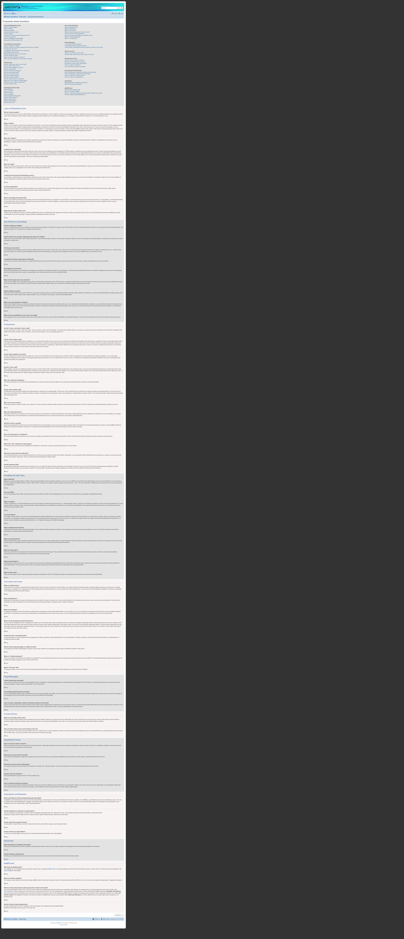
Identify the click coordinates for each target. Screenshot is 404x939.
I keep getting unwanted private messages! (76, 45)
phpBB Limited (51, 869)
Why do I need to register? (10, 27)
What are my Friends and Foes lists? (74, 53)
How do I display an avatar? (11, 55)
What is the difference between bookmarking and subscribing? (80, 72)
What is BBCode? (8, 89)
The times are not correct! (10, 49)
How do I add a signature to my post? (13, 67)
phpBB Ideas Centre (80, 880)
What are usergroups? (70, 30)
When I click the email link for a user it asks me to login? (18, 58)
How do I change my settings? (11, 45)
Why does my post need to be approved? (14, 82)
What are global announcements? (12, 95)
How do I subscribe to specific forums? (75, 75)
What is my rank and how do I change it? (14, 57)
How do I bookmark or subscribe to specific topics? (78, 73)
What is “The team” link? (71, 38)
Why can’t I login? (8, 33)
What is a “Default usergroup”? (72, 37)
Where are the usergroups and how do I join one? (77, 32)
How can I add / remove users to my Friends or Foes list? (79, 54)
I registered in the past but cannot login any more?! (17, 35)
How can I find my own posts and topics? (75, 66)
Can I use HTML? (8, 91)
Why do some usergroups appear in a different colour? (78, 35)
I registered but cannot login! (11, 32)
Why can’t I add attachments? (11, 75)
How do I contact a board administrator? (75, 94)
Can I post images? (9, 94)
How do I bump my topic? (10, 83)
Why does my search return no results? (75, 61)
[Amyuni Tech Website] (12, 6)
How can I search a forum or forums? (74, 60)
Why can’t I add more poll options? (12, 70)
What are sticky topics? (10, 99)
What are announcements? (11, 97)
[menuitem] (14, 13)
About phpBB (8, 870)
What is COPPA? (8, 28)
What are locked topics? (10, 100)
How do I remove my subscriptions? (74, 77)
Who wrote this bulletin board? (72, 89)
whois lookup (8, 891)
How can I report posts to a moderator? (14, 78)
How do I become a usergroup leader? (74, 33)
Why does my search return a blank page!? (76, 63)
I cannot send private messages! (73, 44)
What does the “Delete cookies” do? (13, 40)
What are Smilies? (8, 92)
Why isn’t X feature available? (72, 91)
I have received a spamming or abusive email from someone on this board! (84, 47)
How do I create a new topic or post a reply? (15, 64)
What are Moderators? (70, 28)
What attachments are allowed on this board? (76, 82)
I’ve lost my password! (9, 37)
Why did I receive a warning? (11, 77)
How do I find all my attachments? (73, 84)
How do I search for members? (73, 65)
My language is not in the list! (11, 52)
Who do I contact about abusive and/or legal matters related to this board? (83, 93)
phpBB (59, 272)
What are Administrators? (71, 27)
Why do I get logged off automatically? (13, 38)
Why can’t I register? (9, 30)
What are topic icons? (9, 102)
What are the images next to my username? (15, 53)
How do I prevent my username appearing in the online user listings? (21, 47)
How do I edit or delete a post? (11, 65)
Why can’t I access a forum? (11, 74)
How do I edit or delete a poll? (11, 72)
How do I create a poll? (10, 69)
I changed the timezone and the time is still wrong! (16, 50)
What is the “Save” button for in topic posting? (15, 80)
